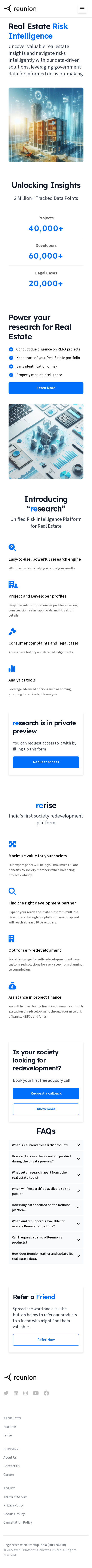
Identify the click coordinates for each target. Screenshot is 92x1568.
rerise (7, 1435)
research (9, 1426)
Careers (9, 1474)
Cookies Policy (14, 1514)
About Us (10, 1457)
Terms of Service (15, 1497)
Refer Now (46, 1339)
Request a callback (46, 1093)
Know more (46, 1109)
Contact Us (11, 1466)
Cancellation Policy (17, 1522)
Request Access (46, 762)
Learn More (46, 388)
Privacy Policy (13, 1505)
